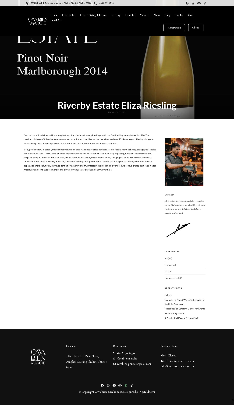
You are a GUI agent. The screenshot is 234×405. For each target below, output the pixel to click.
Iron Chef (130, 15)
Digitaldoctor (147, 392)
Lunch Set (56, 20)
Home (54, 15)
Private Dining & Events (93, 15)
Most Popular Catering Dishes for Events (185, 308)
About (156, 15)
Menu (143, 15)
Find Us (178, 15)
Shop (190, 15)
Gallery (168, 295)
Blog (167, 15)
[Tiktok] (132, 385)
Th (166, 271)
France (168, 264)
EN (166, 258)
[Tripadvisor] (199, 3)
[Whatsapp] (205, 3)
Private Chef (68, 15)
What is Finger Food (174, 313)
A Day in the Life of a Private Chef (181, 318)
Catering (115, 15)
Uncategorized (172, 278)
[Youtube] (114, 385)
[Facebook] (187, 3)
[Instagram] (193, 3)
